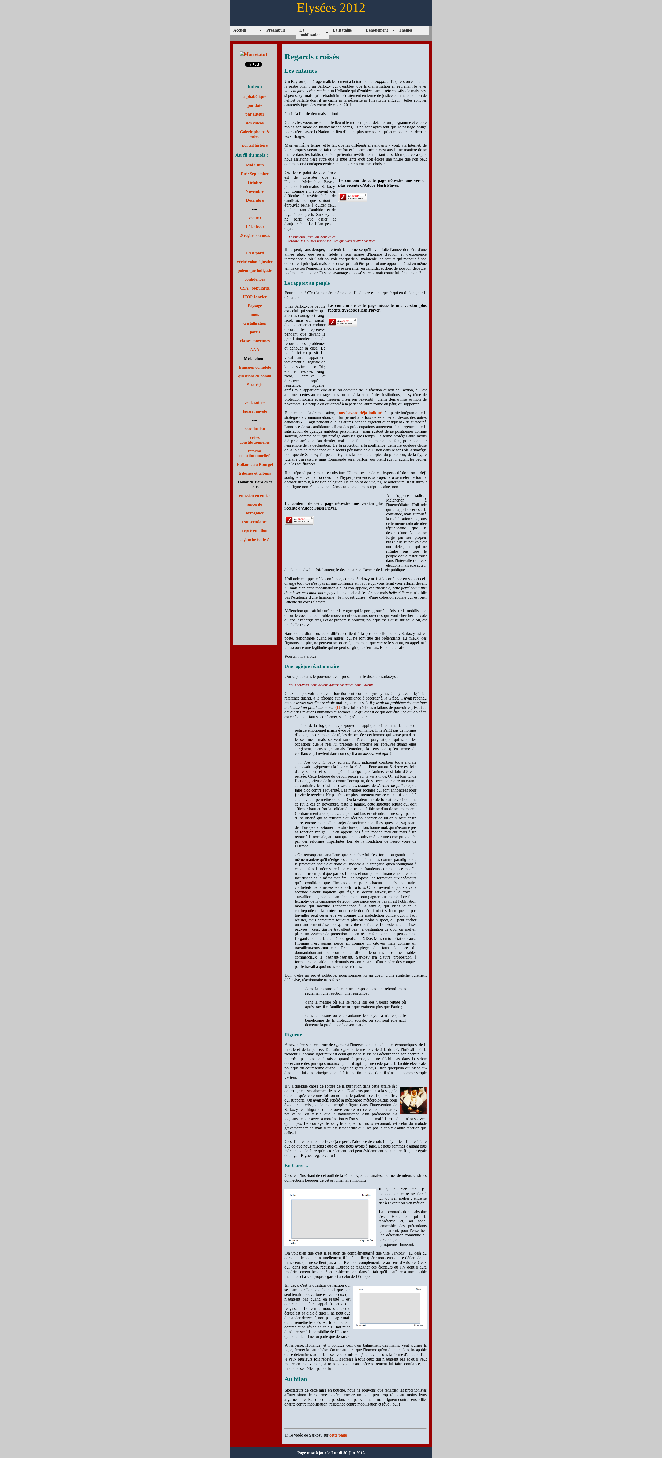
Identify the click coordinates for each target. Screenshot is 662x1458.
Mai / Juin (255, 165)
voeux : (255, 218)
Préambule (275, 30)
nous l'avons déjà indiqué (359, 413)
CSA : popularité (255, 288)
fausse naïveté (255, 411)
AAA (254, 349)
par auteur (254, 114)
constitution (255, 429)
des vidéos (255, 123)
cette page (338, 1435)
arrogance (255, 513)
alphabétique (254, 96)
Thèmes (405, 30)
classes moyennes (255, 341)
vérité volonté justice (255, 262)
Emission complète (255, 367)
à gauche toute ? (254, 539)
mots (255, 314)
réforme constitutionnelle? (254, 453)
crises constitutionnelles (255, 439)
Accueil (239, 30)
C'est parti (255, 253)
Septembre (259, 174)
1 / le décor (254, 226)
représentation (254, 530)
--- (255, 244)
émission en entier (254, 495)
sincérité (254, 504)
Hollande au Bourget (255, 464)
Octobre (255, 182)
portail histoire (255, 145)
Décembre (255, 200)
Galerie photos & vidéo (255, 134)
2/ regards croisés (255, 235)
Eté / (245, 174)
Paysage (255, 305)
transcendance (254, 522)
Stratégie (254, 385)
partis (255, 332)
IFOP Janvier (255, 297)
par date (254, 105)
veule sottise (254, 402)
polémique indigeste (255, 270)
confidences (255, 279)
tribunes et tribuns (255, 473)
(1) (338, 707)
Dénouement (377, 30)
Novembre (255, 191)
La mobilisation (310, 32)
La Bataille (342, 30)
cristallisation (254, 323)
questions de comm (254, 376)
